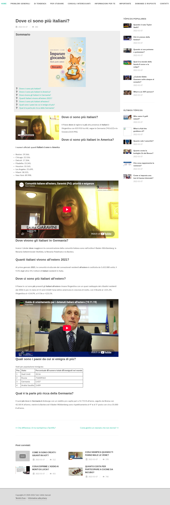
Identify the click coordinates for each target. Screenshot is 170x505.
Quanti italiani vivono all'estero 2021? (35, 98)
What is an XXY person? (143, 92)
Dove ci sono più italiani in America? (35, 92)
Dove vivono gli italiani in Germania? (35, 95)
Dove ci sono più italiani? (30, 89)
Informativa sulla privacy (37, 498)
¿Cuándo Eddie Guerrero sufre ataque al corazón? (143, 79)
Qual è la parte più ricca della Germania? (36, 108)
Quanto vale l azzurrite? (143, 141)
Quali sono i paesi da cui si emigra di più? (37, 105)
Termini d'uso (21, 498)
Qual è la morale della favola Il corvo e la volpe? (142, 64)
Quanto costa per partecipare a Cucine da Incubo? (99, 469)
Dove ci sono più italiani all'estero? (34, 102)
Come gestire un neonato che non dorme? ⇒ (99, 428)
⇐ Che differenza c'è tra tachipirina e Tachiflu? (36, 428)
